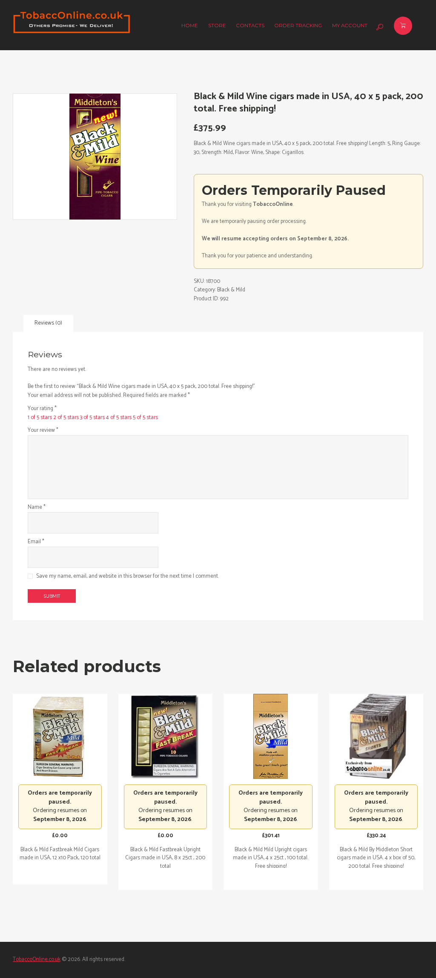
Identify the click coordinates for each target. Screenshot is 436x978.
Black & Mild (231, 289)
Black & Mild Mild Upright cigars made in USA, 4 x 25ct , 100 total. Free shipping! (270, 858)
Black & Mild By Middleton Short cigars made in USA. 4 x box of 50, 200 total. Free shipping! (376, 858)
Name (37, 507)
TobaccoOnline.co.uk (36, 959)
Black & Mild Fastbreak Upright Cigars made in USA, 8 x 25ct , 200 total (165, 858)
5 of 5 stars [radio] (145, 417)
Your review (43, 430)
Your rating (42, 409)
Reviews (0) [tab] (48, 323)
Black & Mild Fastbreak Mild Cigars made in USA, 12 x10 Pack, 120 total (60, 854)
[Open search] (378, 27)
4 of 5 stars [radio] (119, 417)
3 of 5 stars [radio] (92, 417)
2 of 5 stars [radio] (66, 417)
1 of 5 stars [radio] (40, 417)
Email (36, 542)
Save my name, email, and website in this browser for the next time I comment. (127, 576)
